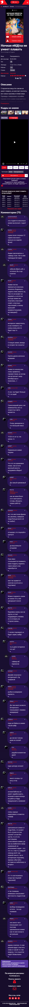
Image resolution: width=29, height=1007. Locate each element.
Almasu (9, 528)
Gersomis (10, 555)
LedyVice (12, 641)
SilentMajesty (11, 887)
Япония (12, 70)
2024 (7, 33)
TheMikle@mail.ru (14, 976)
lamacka (10, 230)
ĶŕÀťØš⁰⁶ (10, 446)
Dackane (10, 432)
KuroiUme (10, 337)
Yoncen (9, 280)
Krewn (11, 541)
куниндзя (10, 671)
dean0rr (12, 265)
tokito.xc (10, 787)
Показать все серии (14, 209)
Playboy (12, 918)
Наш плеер (4, 117)
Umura (9, 592)
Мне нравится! (19, 175)
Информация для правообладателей (18, 1004)
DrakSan (10, 249)
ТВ (11, 61)
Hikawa (11, 701)
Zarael (9, 871)
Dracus (9, 459)
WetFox (10, 686)
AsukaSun (10, 941)
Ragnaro (12, 773)
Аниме (10, 172)
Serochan (10, 762)
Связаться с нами (14, 986)
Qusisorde (10, 510)
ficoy (13, 747)
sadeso (11, 903)
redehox (12, 732)
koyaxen (10, 365)
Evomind (10, 352)
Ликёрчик (10, 719)
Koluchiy (12, 489)
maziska (13, 656)
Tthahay (10, 319)
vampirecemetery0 (12, 216)
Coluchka (10, 628)
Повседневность (18, 172)
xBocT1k (10, 608)
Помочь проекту (14, 979)
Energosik (10, 401)
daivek (9, 575)
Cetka (9, 388)
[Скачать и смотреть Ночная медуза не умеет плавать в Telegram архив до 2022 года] (2, 186)
